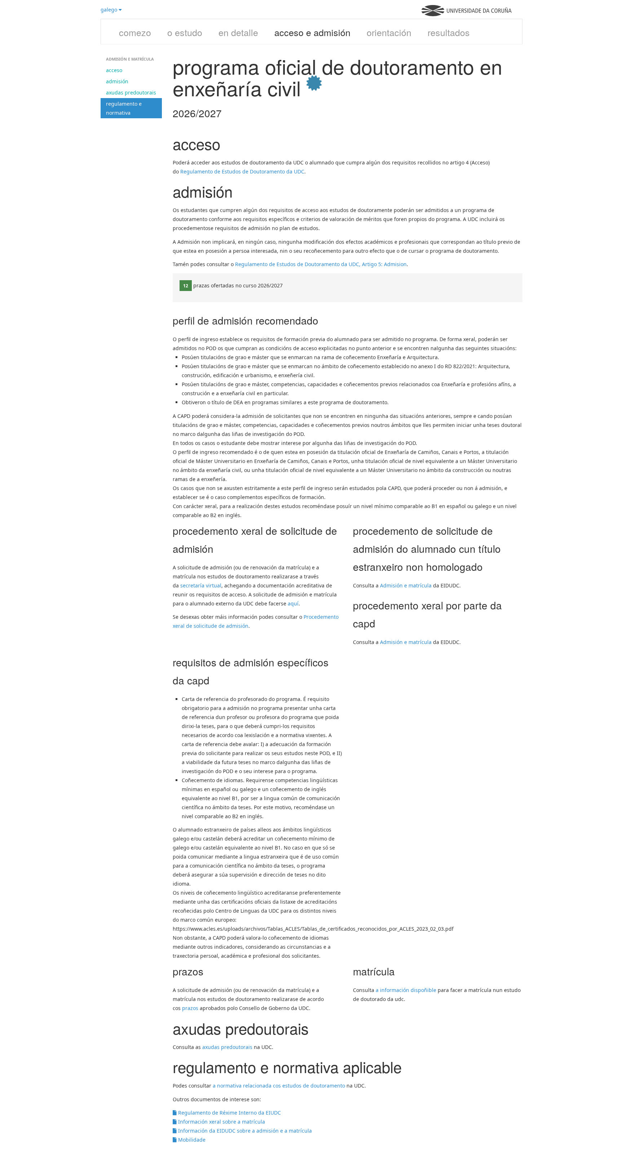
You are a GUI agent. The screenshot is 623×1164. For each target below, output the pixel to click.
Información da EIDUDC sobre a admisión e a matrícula (244, 1130)
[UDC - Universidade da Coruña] (466, 14)
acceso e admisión (312, 32)
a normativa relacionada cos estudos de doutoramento (279, 1085)
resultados (449, 32)
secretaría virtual (200, 585)
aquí (293, 603)
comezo (135, 32)
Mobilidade (191, 1139)
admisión (117, 81)
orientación (389, 32)
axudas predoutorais (131, 92)
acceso (114, 70)
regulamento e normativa (124, 108)
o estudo (184, 32)
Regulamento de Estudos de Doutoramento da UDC (242, 171)
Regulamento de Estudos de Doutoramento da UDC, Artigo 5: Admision (321, 264)
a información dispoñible (406, 990)
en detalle (238, 32)
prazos (190, 1008)
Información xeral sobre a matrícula (221, 1121)
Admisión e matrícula (406, 585)
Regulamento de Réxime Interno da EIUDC (229, 1112)
